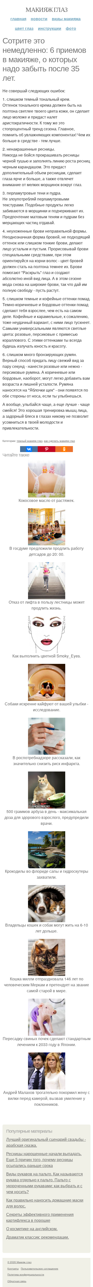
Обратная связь (16, 1281)
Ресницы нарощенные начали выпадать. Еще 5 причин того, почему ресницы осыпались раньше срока (44, 1160)
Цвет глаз (24, 28)
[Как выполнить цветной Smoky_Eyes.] (46, 650)
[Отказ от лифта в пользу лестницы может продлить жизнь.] (46, 596)
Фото (71, 28)
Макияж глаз (46, 9)
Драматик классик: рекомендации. (37, 1237)
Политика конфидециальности (25, 1274)
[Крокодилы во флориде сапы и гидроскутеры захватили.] (46, 865)
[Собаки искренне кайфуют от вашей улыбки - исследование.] (46, 698)
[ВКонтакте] (29, 449)
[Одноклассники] (64, 449)
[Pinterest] (46, 449)
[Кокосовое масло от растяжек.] (46, 494)
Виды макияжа (66, 18)
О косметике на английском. (32, 1229)
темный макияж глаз (29, 441)
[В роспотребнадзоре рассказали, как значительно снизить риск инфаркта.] (46, 751)
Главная (18, 18)
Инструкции (49, 28)
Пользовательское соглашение (39, 1268)
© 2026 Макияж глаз (19, 1262)
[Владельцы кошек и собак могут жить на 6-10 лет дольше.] (46, 919)
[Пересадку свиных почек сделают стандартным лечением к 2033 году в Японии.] (46, 1032)
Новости (39, 18)
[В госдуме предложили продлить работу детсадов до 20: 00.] (46, 542)
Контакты (13, 1268)
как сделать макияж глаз (59, 441)
